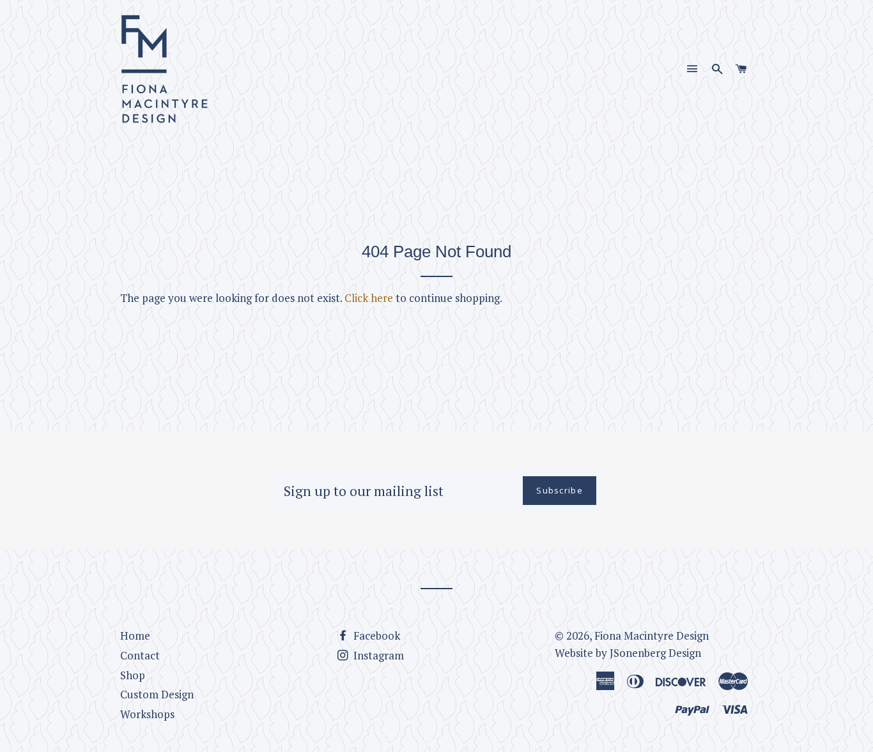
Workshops (147, 714)
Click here (368, 297)
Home (135, 635)
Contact (140, 655)
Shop (132, 675)
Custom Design (157, 694)
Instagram (377, 655)
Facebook (375, 635)
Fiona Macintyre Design (651, 635)
